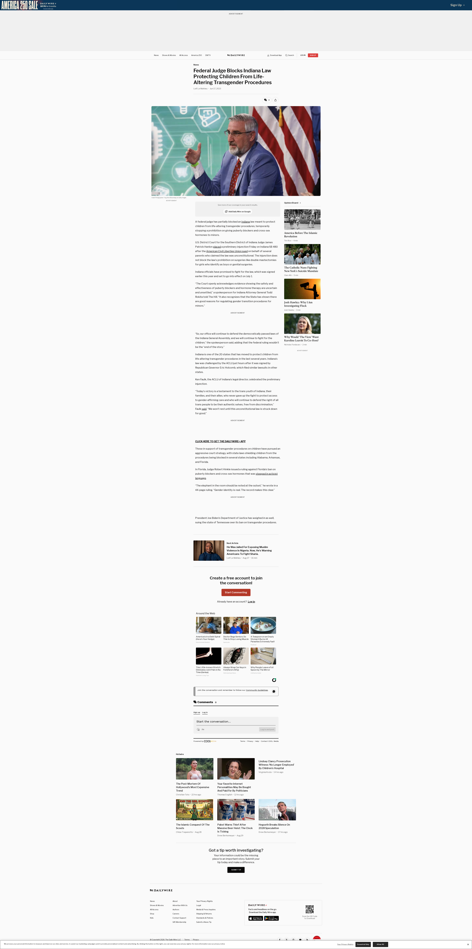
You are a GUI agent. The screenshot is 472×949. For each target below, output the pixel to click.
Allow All (380, 944)
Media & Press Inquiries (206, 909)
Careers (176, 914)
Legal (198, 905)
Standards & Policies (204, 918)
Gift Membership (179, 922)
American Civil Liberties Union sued (227, 251)
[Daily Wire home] (236, 55)
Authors (176, 909)
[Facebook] (279, 939)
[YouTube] (300, 939)
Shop (152, 914)
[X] (286, 939)
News (156, 55)
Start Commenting (236, 592)
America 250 (196, 55)
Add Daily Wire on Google (240, 212)
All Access (183, 55)
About (175, 901)
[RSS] (307, 939)
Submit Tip (236, 870)
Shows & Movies (169, 55)
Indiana (245, 221)
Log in (251, 601)
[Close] (468, 944)
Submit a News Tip (203, 922)
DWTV (208, 55)
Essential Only (363, 944)
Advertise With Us (180, 905)
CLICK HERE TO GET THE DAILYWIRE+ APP (220, 441)
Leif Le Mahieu (200, 88)
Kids (152, 918)
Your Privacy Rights (204, 901)
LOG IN (302, 55)
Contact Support (179, 918)
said (204, 408)
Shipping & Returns (204, 914)
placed (217, 246)
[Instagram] (293, 939)
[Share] (275, 100)
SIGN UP (313, 55)
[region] (236, 944)
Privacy (196, 940)
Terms (187, 940)
